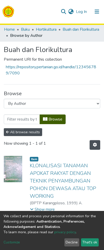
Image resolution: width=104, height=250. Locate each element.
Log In (82, 11)
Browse (54, 119)
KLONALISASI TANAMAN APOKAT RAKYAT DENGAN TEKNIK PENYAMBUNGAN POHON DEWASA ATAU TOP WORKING (63, 180)
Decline (72, 242)
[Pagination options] (95, 145)
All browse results (24, 132)
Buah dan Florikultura (81, 29)
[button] (71, 12)
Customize (12, 242)
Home (9, 29)
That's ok (89, 242)
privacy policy (65, 232)
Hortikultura (46, 29)
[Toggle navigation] (97, 12)
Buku (25, 29)
